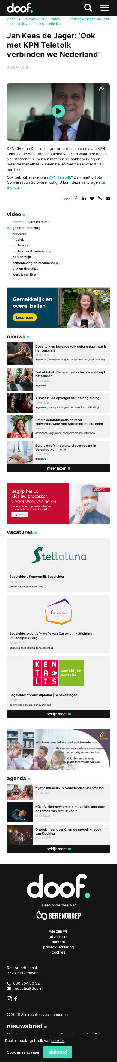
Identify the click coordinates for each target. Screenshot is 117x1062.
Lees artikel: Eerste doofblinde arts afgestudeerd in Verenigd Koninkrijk (58, 452)
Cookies (58, 952)
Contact (58, 941)
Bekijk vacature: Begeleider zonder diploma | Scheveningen (58, 683)
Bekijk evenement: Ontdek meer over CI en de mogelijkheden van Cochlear (58, 835)
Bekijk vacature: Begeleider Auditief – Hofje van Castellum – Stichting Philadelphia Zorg (58, 624)
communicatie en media (31, 222)
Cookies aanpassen (23, 1052)
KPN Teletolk (60, 177)
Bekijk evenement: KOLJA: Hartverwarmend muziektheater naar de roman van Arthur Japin (58, 812)
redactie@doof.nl (28, 988)
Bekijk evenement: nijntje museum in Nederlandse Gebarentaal (58, 792)
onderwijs (20, 245)
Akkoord (57, 1052)
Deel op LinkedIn (84, 198)
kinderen (19, 233)
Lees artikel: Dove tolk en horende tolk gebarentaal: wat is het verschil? (58, 353)
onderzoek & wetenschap (32, 251)
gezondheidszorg (26, 228)
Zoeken (88, 8)
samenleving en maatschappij (36, 263)
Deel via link (100, 198)
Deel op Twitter (92, 198)
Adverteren (58, 936)
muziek (18, 239)
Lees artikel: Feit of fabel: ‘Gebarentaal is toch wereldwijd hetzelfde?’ (58, 379)
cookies (57, 1040)
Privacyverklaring (58, 947)
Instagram (9, 998)
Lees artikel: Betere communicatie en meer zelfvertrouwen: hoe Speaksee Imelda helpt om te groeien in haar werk (58, 426)
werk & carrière (24, 274)
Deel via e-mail (108, 198)
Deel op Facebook (76, 198)
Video (14, 214)
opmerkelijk (22, 257)
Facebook (17, 998)
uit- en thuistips (25, 268)
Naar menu (105, 8)
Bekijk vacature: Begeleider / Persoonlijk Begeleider (58, 565)
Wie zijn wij (58, 931)
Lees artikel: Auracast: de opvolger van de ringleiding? (58, 403)
